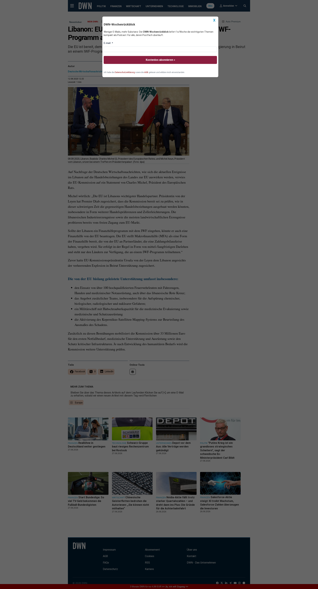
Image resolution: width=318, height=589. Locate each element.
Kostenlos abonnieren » (160, 59)
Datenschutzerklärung (125, 72)
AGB (146, 72)
